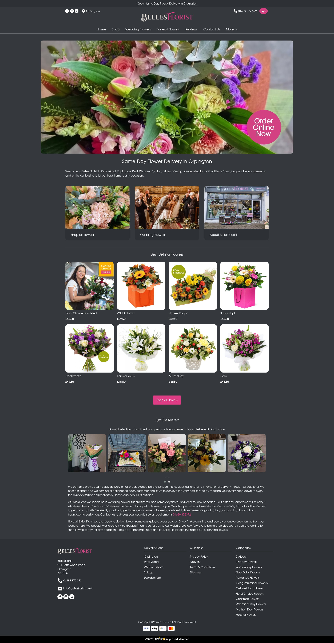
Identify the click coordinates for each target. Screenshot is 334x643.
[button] (165, 482)
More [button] (230, 29)
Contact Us (211, 29)
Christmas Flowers (247, 599)
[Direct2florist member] (167, 639)
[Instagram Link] (72, 11)
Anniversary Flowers (249, 567)
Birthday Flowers (246, 562)
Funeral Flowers (168, 29)
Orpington (151, 556)
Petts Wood (151, 562)
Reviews (191, 29)
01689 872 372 (247, 11)
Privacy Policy (199, 556)
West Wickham (153, 567)
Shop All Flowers (167, 400)
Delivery (195, 562)
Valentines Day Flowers (251, 604)
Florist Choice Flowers (250, 593)
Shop (116, 29)
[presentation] (165, 477)
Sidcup (148, 572)
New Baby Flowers (248, 572)
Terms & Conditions (202, 567)
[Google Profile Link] (76, 11)
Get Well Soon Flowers (250, 588)
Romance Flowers (247, 577)
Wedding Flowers (138, 29)
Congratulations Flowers (252, 583)
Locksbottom (152, 577)
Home (101, 29)
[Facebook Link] (67, 11)
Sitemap (195, 572)
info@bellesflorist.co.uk (77, 588)
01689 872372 (182, 514)
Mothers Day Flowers (249, 609)
